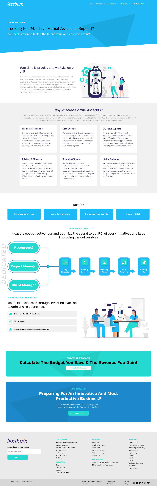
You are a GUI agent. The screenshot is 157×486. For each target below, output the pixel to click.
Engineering (132, 453)
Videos (58, 470)
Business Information (136, 445)
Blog (57, 465)
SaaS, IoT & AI (133, 442)
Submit (18, 457)
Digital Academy (98, 453)
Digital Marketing (62, 445)
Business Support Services (66, 448)
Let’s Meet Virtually (78, 413)
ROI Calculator (138, 4)
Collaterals (111, 4)
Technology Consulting (136, 448)
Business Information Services (67, 442)
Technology (60, 453)
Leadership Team (98, 445)
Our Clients (96, 448)
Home (91, 4)
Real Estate (132, 468)
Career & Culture (98, 450)
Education (132, 455)
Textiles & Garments (135, 463)
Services (99, 4)
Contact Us (96, 455)
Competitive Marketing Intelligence (105, 462)
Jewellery (131, 465)
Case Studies (60, 467)
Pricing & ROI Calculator (78, 368)
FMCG (130, 460)
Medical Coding (61, 450)
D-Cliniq (59, 458)
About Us (95, 442)
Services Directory (62, 473)
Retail (130, 458)
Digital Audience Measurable (102, 465)
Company (124, 4)
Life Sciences (133, 450)
